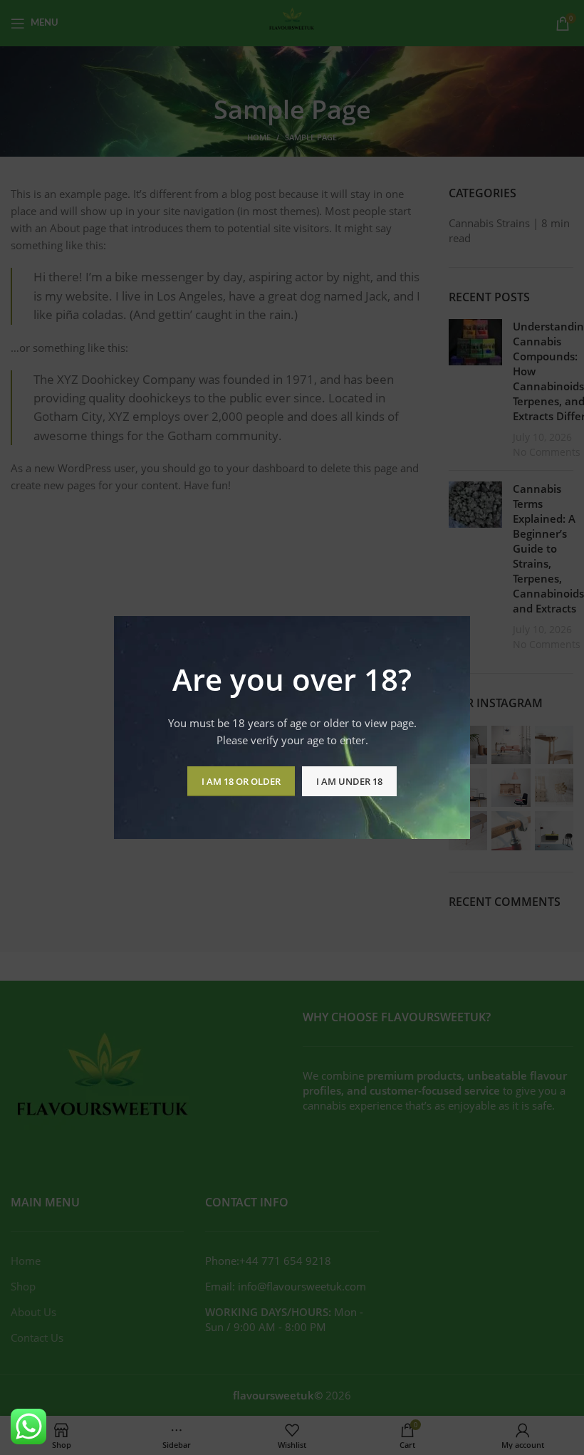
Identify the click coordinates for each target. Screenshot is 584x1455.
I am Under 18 (349, 781)
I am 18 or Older (241, 781)
